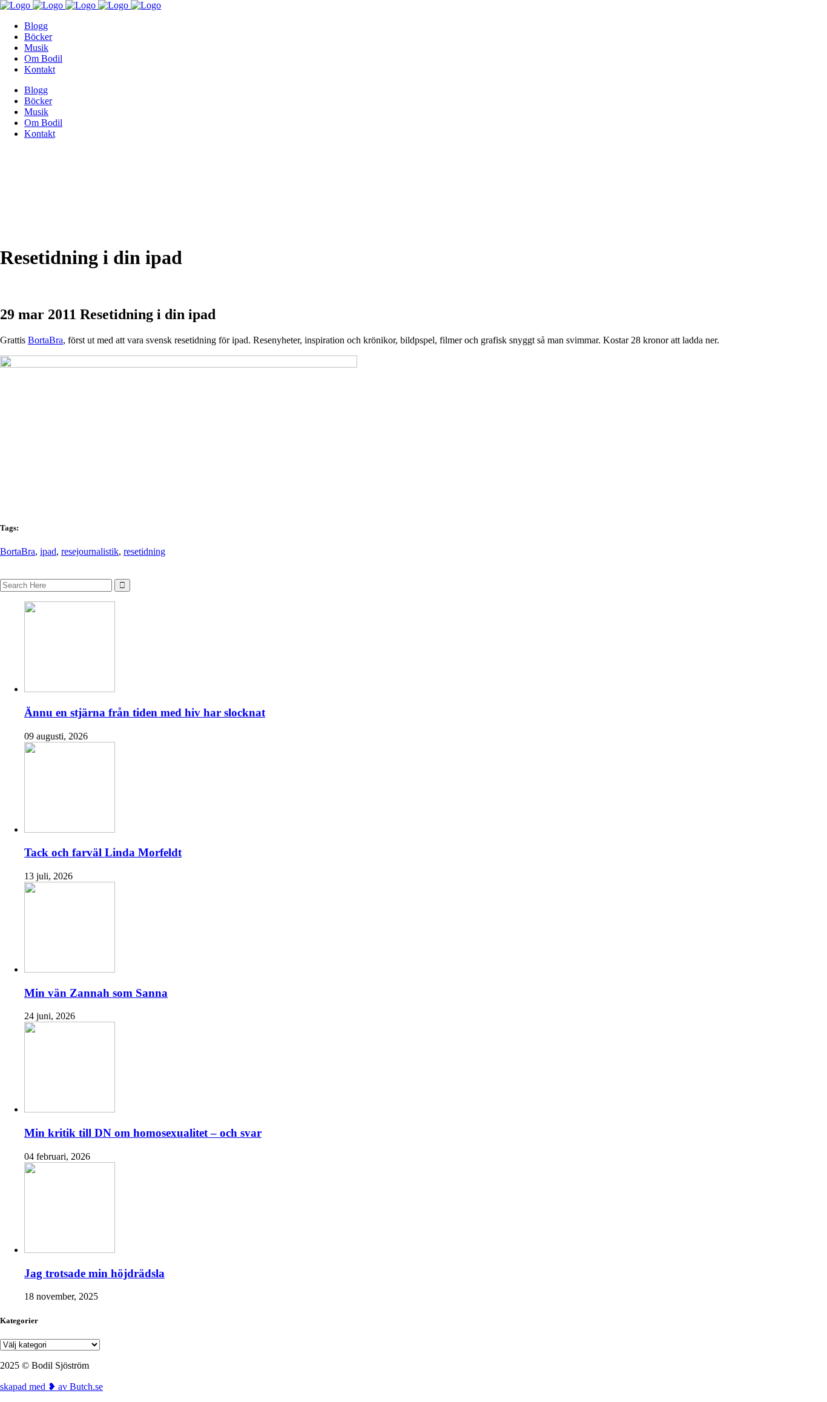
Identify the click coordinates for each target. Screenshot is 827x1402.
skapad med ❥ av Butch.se (51, 1386)
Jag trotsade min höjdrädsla (94, 1273)
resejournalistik (90, 551)
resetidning (144, 551)
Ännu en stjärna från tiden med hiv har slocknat (144, 712)
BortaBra (45, 340)
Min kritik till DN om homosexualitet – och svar (143, 1132)
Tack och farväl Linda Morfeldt (103, 852)
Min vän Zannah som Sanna (96, 993)
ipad (48, 551)
